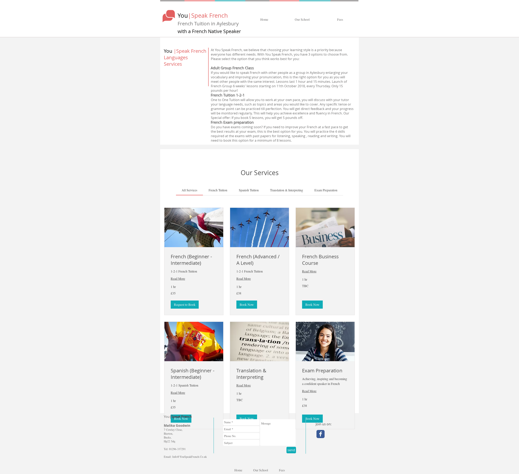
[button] (185, 305)
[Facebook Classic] (320, 434)
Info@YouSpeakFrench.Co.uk (189, 457)
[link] (189, 190)
